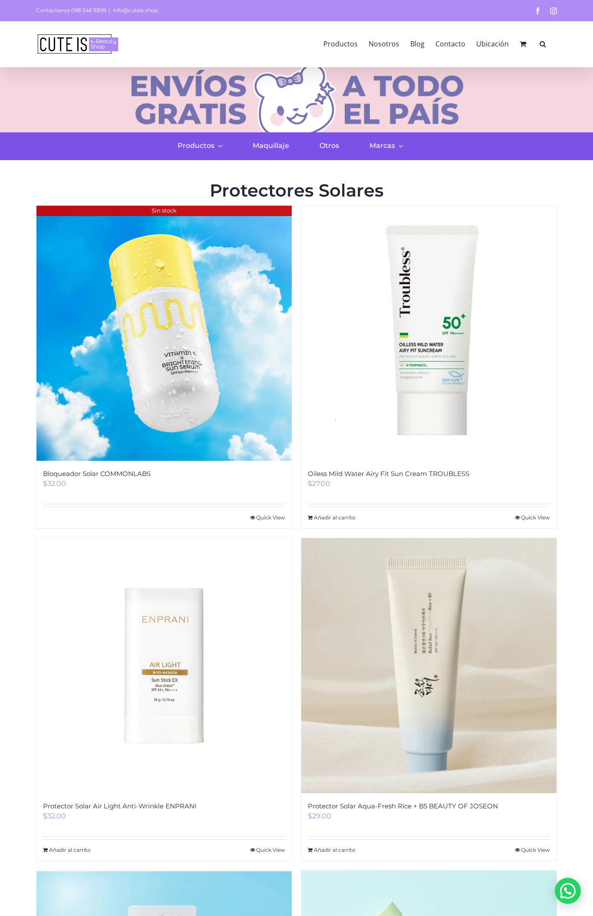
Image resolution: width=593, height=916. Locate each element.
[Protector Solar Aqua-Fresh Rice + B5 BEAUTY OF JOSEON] (429, 665)
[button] (543, 44)
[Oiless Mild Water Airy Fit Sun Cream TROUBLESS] (429, 333)
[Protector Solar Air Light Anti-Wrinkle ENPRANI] (164, 665)
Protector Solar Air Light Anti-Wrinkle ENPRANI (120, 806)
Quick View (270, 517)
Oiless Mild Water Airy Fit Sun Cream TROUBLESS (388, 473)
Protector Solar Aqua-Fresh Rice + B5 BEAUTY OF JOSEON (403, 806)
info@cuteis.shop (135, 10)
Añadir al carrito (335, 517)
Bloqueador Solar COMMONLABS (97, 473)
